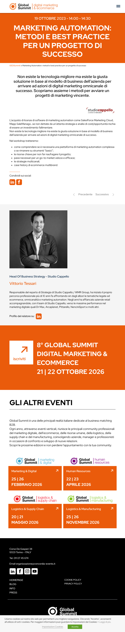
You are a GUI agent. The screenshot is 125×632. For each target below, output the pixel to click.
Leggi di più (105, 622)
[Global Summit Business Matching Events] (62, 611)
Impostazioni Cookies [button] (52, 626)
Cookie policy (72, 579)
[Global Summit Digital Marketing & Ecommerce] (33, 6)
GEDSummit (14, 65)
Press (13, 592)
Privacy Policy (73, 583)
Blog (12, 584)
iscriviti (19, 358)
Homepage (16, 580)
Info (12, 588)
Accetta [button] (75, 626)
